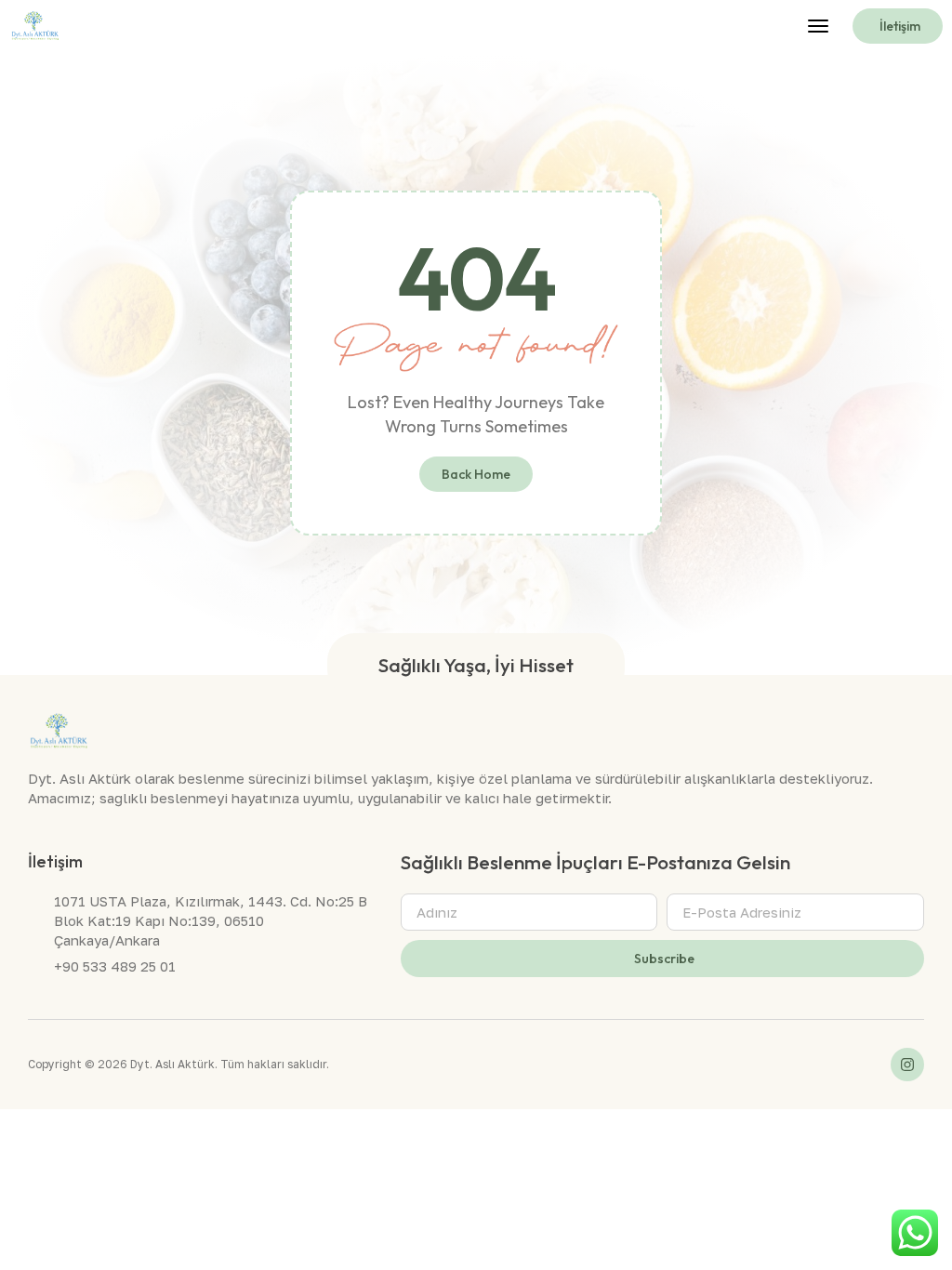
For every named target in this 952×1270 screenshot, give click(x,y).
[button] (818, 26)
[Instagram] (907, 1064)
